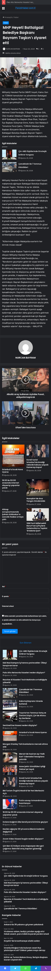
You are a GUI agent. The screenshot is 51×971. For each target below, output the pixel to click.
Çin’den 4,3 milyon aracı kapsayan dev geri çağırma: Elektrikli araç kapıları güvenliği (23, 847)
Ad (4, 586)
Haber (16, 17)
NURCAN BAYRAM (13, 49)
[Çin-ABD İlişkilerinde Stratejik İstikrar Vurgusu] (9, 154)
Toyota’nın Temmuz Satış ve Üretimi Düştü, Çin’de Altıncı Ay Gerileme (32, 715)
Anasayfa (8, 17)
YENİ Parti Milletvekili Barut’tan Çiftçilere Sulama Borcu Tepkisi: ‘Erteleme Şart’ (37, 527)
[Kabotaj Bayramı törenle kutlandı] (10, 705)
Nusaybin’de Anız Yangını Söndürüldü (36, 499)
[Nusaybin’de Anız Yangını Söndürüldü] (38, 487)
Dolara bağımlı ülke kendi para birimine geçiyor (25, 822)
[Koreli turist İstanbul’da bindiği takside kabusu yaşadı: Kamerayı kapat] (38, 451)
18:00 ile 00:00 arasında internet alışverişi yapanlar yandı (11, 484)
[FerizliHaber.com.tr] (25, 8)
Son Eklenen (25, 642)
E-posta (6, 596)
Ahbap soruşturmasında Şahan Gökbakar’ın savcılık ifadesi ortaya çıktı (12, 514)
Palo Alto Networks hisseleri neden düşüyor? (25, 2)
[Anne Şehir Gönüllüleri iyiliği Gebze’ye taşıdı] (10, 770)
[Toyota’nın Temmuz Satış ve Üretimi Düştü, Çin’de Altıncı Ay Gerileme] (10, 716)
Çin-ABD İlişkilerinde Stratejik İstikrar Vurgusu (33, 652)
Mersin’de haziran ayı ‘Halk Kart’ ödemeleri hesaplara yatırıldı (32, 757)
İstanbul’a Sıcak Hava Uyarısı (12, 470)
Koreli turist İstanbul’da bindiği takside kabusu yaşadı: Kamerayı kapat (38, 463)
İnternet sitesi (8, 606)
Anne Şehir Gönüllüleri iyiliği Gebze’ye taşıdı (32, 767)
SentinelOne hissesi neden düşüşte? (20, 725)
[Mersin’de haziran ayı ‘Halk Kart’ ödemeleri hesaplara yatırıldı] (10, 757)
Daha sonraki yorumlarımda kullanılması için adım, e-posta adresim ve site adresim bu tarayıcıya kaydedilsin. (24, 620)
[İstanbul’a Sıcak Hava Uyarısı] (13, 456)
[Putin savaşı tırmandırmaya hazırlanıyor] (10, 804)
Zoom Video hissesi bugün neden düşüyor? (23, 839)
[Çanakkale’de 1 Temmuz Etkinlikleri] (9, 167)
